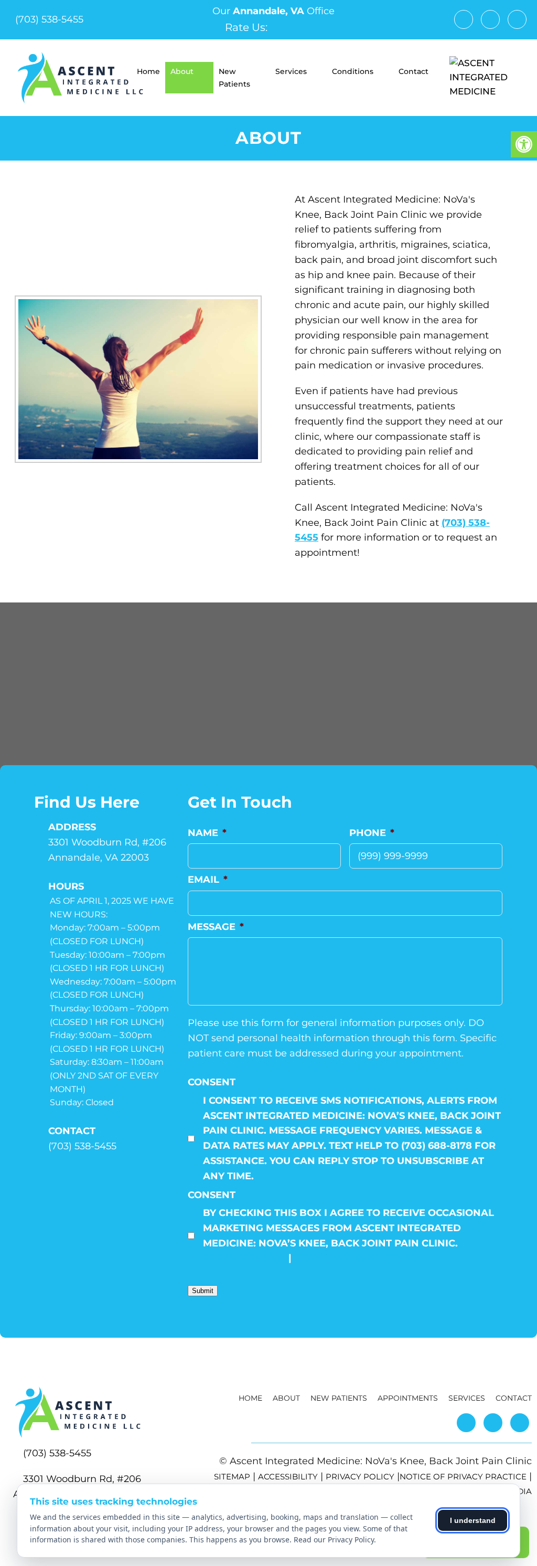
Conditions (352, 71)
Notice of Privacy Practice (463, 1477)
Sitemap (232, 1477)
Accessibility (288, 1477)
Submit (202, 1291)
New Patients (234, 78)
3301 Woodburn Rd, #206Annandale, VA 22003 (107, 850)
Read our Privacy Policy (334, 1539)
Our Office (272, 11)
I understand (473, 1520)
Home (148, 71)
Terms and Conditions (357, 1258)
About (182, 71)
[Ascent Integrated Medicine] (485, 78)
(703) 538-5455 (49, 19)
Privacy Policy (244, 1258)
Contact (413, 71)
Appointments (408, 1398)
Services (291, 71)
